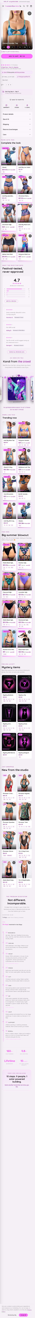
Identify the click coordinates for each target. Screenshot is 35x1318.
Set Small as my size (8, 76)
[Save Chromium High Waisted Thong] (14, 206)
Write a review (11, 301)
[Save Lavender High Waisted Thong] (29, 574)
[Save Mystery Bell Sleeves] (14, 735)
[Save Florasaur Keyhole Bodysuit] (29, 776)
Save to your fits (18, 99)
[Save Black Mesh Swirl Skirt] (29, 632)
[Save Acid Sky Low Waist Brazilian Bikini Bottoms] (30, 148)
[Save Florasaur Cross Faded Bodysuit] (14, 776)
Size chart (5, 80)
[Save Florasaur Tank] (29, 804)
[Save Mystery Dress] (29, 706)
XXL (25, 47)
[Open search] (23, 6)
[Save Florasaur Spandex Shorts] (14, 804)
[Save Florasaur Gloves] (14, 833)
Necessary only (12, 1315)
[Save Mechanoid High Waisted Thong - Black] (29, 602)
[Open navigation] (2, 6)
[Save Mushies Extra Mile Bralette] (14, 632)
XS (4, 47)
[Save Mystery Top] (29, 677)
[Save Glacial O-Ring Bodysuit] (14, 450)
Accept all (23, 1315)
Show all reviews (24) (16, 352)
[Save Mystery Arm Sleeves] (14, 706)
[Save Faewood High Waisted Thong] (14, 574)
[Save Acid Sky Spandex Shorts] (14, 177)
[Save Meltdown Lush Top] (28, 450)
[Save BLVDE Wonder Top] (28, 477)
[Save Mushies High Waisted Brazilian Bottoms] (29, 545)
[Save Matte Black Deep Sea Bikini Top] (14, 862)
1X (29, 47)
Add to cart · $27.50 (17, 56)
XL (20, 47)
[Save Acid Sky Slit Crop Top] (14, 504)
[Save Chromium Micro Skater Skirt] (30, 177)
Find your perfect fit (24, 76)
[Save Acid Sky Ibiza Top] (14, 423)
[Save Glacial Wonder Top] (30, 13)
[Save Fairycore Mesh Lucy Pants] (30, 236)
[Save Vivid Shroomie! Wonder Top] (14, 477)
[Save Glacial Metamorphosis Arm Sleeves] (14, 148)
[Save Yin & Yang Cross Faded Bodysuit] (29, 833)
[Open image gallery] (17, 30)
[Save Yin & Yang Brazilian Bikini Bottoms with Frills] (29, 862)
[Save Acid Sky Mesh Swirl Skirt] (30, 206)
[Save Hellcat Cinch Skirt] (14, 236)
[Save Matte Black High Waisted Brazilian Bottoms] (14, 545)
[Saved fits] (27, 6)
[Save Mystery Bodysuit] (29, 735)
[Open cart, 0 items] (30, 6)
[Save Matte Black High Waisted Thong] (14, 602)
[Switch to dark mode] (20, 6)
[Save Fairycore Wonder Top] (28, 423)
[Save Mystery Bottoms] (14, 677)
